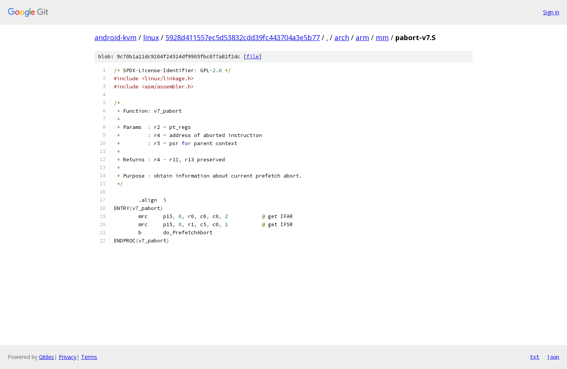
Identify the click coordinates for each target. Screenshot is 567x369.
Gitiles (46, 357)
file (252, 56)
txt (534, 356)
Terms (89, 357)
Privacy (67, 357)
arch (341, 37)
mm (382, 37)
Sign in (551, 12)
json (553, 356)
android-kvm (115, 37)
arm (362, 37)
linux (151, 37)
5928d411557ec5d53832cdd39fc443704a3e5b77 (242, 37)
